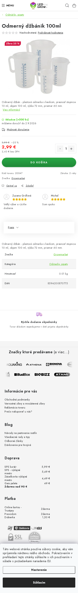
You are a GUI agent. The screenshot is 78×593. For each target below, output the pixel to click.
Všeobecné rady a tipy (17, 437)
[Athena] (34, 364)
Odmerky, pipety (58, 264)
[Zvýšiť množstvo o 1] (71, 148)
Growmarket (18, 178)
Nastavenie (39, 570)
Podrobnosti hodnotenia (50, 32)
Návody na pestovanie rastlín (21, 433)
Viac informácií (11, 110)
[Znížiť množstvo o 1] (60, 148)
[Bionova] (54, 364)
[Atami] (64, 374)
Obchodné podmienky (17, 399)
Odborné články (14, 441)
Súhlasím (39, 582)
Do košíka (39, 162)
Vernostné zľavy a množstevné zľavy (25, 403)
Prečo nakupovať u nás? (18, 411)
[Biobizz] (44, 374)
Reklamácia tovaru (15, 407)
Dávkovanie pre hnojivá (18, 445)
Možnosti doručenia (18, 129)
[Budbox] (24, 374)
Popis (11, 227)
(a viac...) (61, 352)
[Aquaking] (14, 364)
